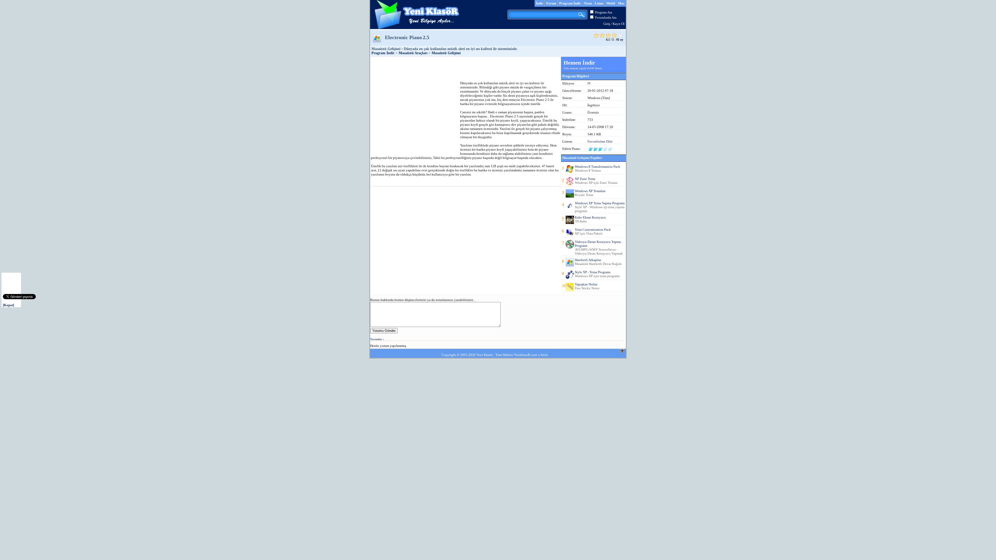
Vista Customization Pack (593, 230)
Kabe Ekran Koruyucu (590, 217)
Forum (551, 3)
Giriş (606, 24)
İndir (539, 3)
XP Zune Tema (585, 179)
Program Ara (603, 12)
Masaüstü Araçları (413, 53)
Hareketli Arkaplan (588, 260)
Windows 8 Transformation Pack (597, 167)
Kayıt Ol (619, 24)
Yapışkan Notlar (586, 284)
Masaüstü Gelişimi (446, 53)
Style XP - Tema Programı (593, 272)
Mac (621, 3)
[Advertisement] (465, 68)
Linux (599, 3)
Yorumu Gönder (384, 331)
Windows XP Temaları (590, 191)
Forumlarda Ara (606, 17)
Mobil (610, 3)
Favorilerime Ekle (600, 141)
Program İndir (570, 3)
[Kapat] (8, 305)
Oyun (588, 3)
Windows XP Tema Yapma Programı (600, 203)
